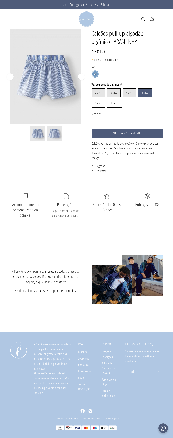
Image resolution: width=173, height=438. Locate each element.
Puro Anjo (92, 418)
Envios (81, 377)
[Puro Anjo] (86, 19)
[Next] (81, 76)
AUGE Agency (113, 418)
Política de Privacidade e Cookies (109, 368)
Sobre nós (83, 358)
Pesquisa (83, 352)
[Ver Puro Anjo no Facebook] (82, 410)
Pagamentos (84, 371)
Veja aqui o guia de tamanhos (105, 84)
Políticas (106, 344)
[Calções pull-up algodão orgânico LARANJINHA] (37, 133)
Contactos (83, 365)
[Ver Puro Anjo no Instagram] (90, 410)
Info (80, 344)
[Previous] (10, 76)
